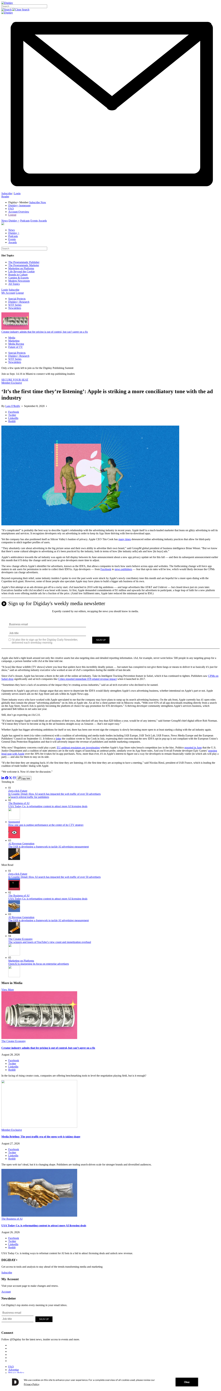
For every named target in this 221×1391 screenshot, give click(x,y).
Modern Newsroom (19, 280)
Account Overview (18, 211)
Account (6, 1291)
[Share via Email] (14, 778)
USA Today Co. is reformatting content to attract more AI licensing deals (47, 806)
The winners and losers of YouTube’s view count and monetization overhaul (49, 942)
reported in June (193, 747)
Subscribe (6, 193)
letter (58, 738)
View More (7, 989)
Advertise (13, 1369)
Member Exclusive (11, 382)
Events (34, 220)
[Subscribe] (110, 190)
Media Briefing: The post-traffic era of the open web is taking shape (40, 1136)
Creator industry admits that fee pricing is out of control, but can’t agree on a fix (44, 331)
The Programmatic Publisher (23, 262)
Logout (12, 214)
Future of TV (15, 346)
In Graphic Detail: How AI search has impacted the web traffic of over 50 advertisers (54, 793)
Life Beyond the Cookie (21, 271)
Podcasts (25, 220)
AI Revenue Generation (21, 843)
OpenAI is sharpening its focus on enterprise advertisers (38, 963)
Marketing (14, 340)
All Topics (14, 283)
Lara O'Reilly (12, 406)
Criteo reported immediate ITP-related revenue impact (87, 678)
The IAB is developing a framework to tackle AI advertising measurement (48, 846)
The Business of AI (18, 803)
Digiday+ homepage (19, 205)
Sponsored (14, 821)
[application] (110, 1382)
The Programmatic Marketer (23, 265)
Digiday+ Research (18, 301)
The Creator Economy (20, 938)
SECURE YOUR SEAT (14, 379)
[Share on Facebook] (6, 778)
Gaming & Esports (18, 277)
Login (17, 193)
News (4, 220)
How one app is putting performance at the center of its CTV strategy (46, 824)
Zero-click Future (17, 790)
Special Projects (17, 298)
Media (11, 337)
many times (124, 539)
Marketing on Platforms (21, 268)
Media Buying (16, 343)
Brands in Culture (18, 274)
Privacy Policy (16, 1372)
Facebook (105, 569)
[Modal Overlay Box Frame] (110, 626)
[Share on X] (10, 778)
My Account (8, 292)
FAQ (11, 208)
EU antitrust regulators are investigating (78, 747)
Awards (42, 220)
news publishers (123, 569)
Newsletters (14, 308)
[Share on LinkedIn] (2, 778)
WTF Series (14, 304)
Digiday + (14, 220)
